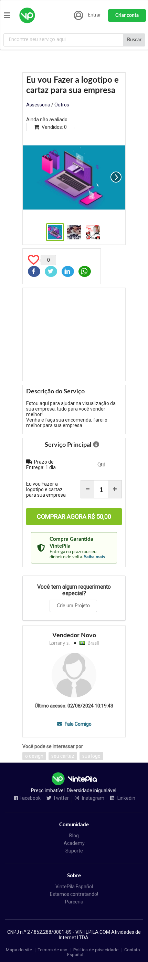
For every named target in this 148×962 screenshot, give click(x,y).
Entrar (94, 15)
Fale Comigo (77, 724)
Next (116, 177)
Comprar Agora (74, 516)
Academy (74, 843)
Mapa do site (19, 950)
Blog (74, 835)
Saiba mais (94, 557)
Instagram (92, 798)
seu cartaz (62, 756)
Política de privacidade (95, 950)
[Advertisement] (74, 334)
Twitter (61, 798)
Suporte (74, 851)
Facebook (30, 798)
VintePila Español (74, 886)
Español (75, 954)
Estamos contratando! (74, 894)
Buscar (134, 40)
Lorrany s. (59, 643)
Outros (61, 104)
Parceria (74, 901)
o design (34, 756)
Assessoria (38, 104)
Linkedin (125, 798)
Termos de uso (52, 950)
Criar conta (127, 15)
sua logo (91, 756)
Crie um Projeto (73, 605)
